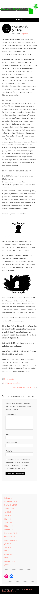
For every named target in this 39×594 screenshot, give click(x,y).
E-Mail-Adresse (11, 443)
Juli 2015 (7, 512)
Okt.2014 (6, 29)
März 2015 (8, 526)
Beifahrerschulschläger (12, 383)
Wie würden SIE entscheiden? (24, 387)
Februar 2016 (9, 498)
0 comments (9, 379)
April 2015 (8, 523)
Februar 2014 (9, 561)
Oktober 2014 (9, 537)
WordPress (28, 589)
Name (8, 434)
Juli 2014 (7, 544)
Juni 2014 (7, 547)
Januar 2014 (8, 565)
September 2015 (10, 505)
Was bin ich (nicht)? (20, 28)
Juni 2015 (7, 515)
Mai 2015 (7, 519)
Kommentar (11, 415)
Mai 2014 (7, 551)
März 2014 (8, 558)
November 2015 (10, 501)
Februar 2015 (9, 530)
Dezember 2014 (10, 533)
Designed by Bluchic (9, 591)
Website (9, 451)
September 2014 (10, 540)
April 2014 (8, 554)
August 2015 (9, 508)
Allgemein (24, 34)
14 (6, 26)
